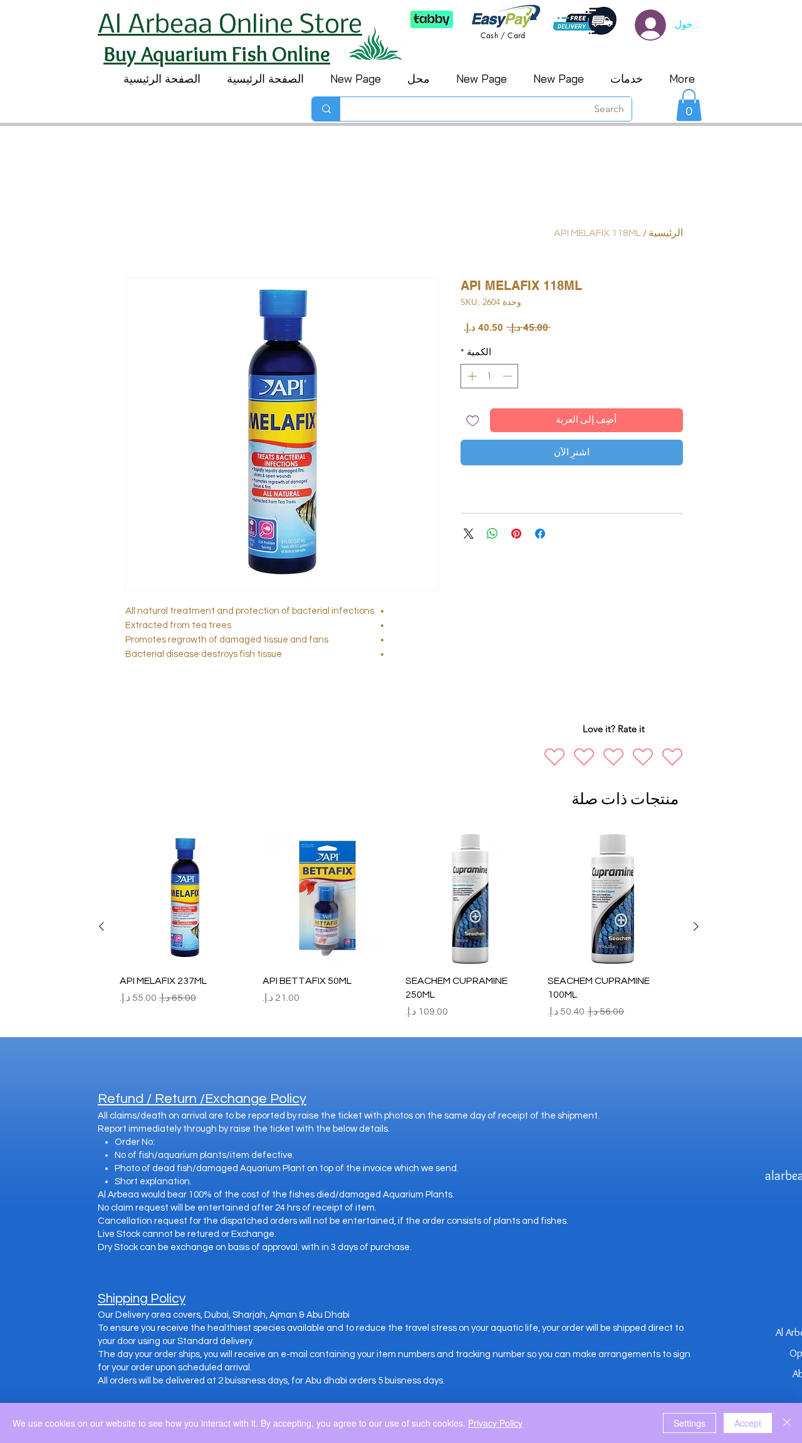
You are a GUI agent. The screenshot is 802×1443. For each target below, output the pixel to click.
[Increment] (470, 376)
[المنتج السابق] (696, 926)
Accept (747, 1423)
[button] (688, 105)
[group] (399, 926)
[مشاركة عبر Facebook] (540, 533)
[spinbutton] (489, 376)
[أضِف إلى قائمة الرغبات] (473, 420)
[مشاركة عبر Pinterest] (516, 533)
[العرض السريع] (613, 899)
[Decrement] (508, 376)
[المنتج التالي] (101, 926)
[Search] (326, 109)
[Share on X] (468, 533)
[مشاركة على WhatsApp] (492, 533)
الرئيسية (665, 233)
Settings (690, 1423)
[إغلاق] (786, 1423)
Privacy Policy (495, 1423)
